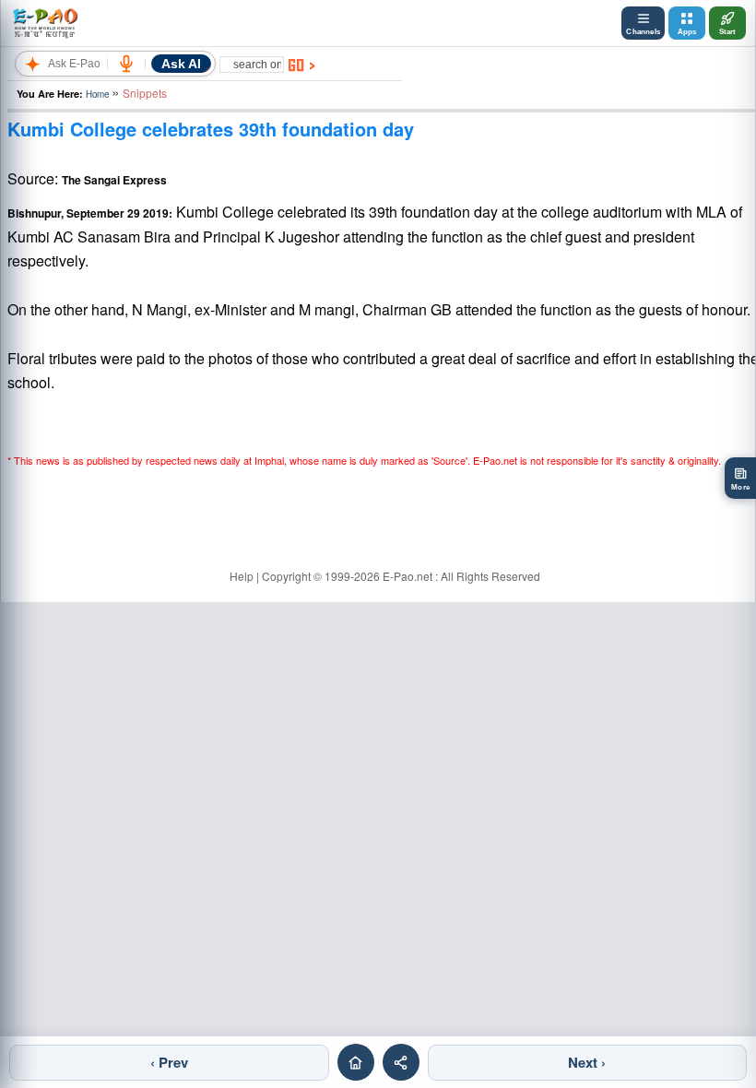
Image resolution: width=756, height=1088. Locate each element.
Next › (587, 1062)
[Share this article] (401, 1062)
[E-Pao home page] (355, 1062)
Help (242, 576)
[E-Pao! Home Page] (44, 23)
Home (97, 94)
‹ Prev (169, 1062)
